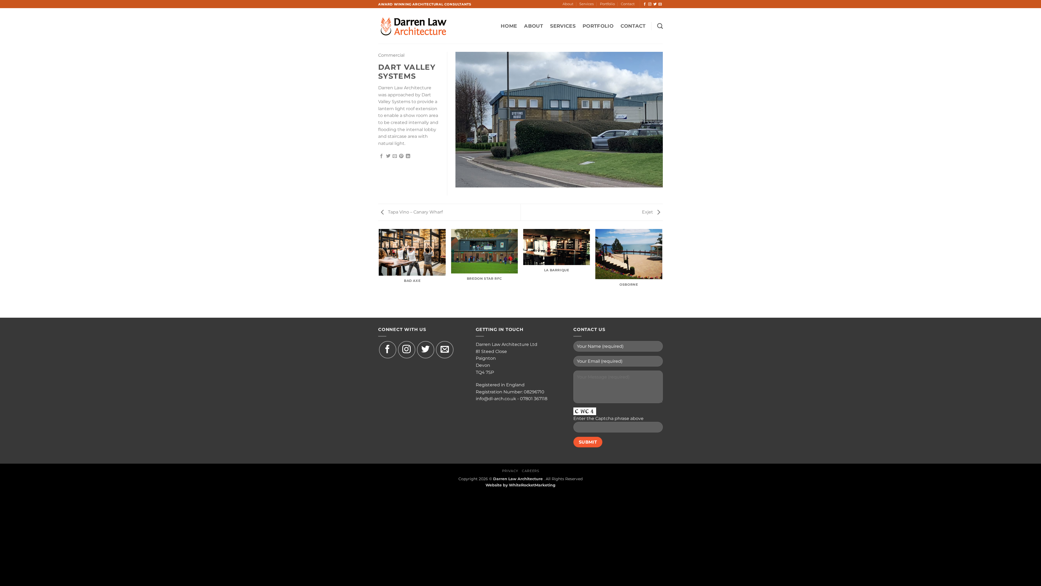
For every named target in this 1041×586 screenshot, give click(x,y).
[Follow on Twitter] (655, 4)
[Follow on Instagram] (649, 4)
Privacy (510, 471)
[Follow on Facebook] (644, 4)
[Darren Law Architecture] (419, 26)
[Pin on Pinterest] (401, 156)
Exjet (648, 212)
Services (586, 4)
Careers (530, 471)
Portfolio (607, 4)
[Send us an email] (660, 4)
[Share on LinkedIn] (408, 156)
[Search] (660, 26)
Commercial (391, 55)
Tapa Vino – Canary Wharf (415, 212)
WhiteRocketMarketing (532, 485)
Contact (628, 4)
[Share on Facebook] (381, 156)
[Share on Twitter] (388, 156)
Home (509, 26)
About (568, 4)
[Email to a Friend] (395, 156)
